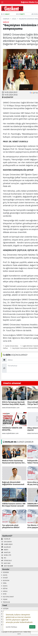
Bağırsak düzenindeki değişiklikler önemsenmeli (13, 483)
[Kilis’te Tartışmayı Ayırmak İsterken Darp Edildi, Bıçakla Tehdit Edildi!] (14, 393)
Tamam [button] (32, 627)
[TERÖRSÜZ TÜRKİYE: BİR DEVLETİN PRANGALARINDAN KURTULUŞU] (14, 419)
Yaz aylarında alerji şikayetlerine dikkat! (11, 526)
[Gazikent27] (12, 8)
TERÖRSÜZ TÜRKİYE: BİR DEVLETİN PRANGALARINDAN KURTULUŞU (12, 429)
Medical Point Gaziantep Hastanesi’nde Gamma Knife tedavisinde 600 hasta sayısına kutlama (14, 461)
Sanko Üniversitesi (11, 346)
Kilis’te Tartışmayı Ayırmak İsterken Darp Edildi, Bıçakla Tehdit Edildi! (14, 403)
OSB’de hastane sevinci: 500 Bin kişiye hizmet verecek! (13, 505)
